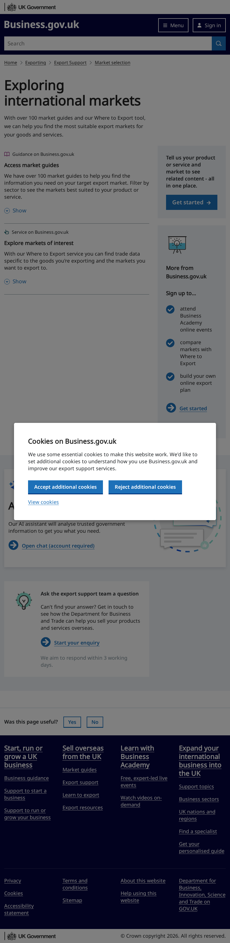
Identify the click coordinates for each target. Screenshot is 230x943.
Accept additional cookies (65, 486)
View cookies (43, 502)
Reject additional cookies (145, 486)
